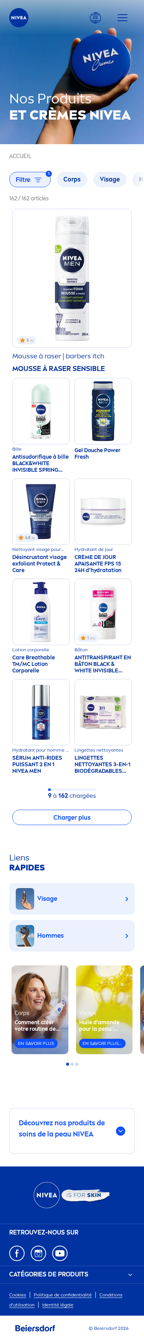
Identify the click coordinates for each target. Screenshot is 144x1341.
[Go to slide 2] (72, 1064)
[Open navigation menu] (122, 17)
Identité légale (57, 1305)
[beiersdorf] (35, 1328)
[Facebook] (17, 1253)
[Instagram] (38, 1253)
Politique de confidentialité (63, 1295)
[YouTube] (60, 1253)
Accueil (20, 156)
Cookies (17, 1295)
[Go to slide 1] (67, 1064)
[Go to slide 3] (76, 1064)
